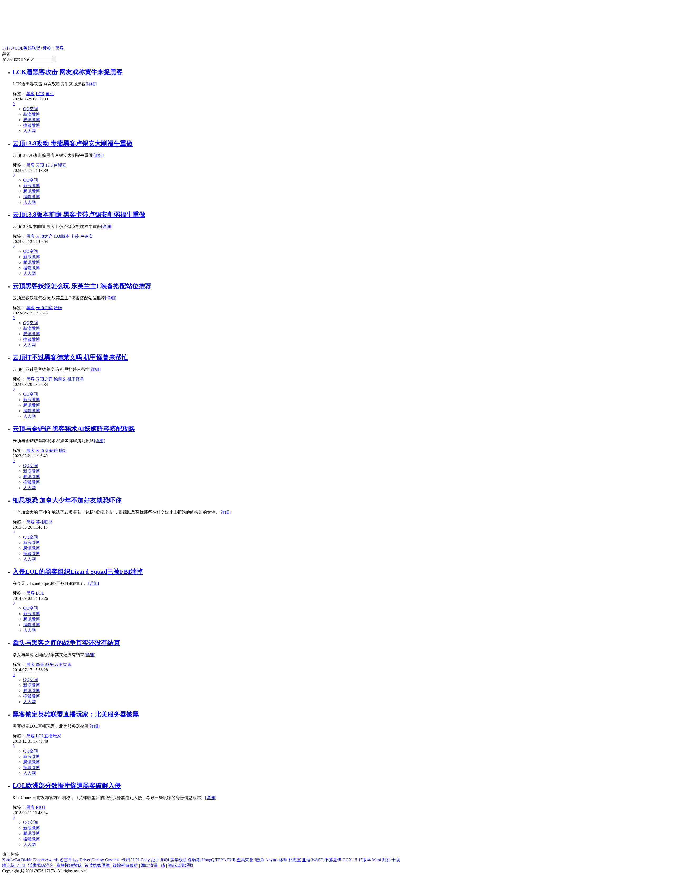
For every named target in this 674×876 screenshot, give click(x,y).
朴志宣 (294, 860)
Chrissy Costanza (105, 860)
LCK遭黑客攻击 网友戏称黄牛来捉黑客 (68, 72)
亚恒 (306, 860)
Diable (26, 860)
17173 (7, 48)
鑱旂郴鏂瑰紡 (125, 865)
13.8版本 (62, 236)
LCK (40, 93)
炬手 (155, 860)
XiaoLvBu (11, 860)
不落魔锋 (333, 860)
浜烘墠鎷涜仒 (40, 865)
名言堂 (66, 860)
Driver (85, 860)
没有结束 (63, 664)
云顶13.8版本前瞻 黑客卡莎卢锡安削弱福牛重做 (79, 214)
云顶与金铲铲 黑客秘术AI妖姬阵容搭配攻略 (74, 428)
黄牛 (50, 93)
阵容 (63, 450)
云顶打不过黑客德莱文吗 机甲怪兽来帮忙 (70, 357)
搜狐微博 (31, 125)
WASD (317, 860)
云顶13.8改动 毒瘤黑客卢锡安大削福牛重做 (73, 143)
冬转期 (194, 860)
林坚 (283, 860)
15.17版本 (362, 860)
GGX (347, 860)
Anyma (271, 860)
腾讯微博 (31, 120)
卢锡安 (60, 165)
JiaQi (164, 860)
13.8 (49, 165)
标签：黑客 (53, 48)
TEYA (220, 860)
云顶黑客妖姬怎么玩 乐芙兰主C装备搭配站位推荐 (82, 286)
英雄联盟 (44, 522)
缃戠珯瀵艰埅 (180, 865)
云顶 (40, 165)
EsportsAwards (45, 860)
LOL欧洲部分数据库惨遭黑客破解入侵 (67, 785)
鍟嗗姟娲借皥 (97, 865)
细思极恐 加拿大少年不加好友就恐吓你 (67, 500)
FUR (231, 860)
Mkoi (376, 860)
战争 (49, 664)
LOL (40, 593)
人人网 (29, 131)
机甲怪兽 (75, 379)
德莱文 (60, 379)
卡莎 (75, 236)
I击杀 (259, 860)
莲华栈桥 (178, 860)
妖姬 (58, 307)
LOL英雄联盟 (27, 48)
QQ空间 (30, 108)
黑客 (30, 93)
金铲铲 (51, 450)
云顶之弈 (44, 236)
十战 (395, 860)
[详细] (91, 84)
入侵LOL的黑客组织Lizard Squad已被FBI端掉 (78, 571)
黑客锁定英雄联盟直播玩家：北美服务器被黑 (76, 714)
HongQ (208, 860)
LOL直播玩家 (48, 736)
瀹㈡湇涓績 (153, 865)
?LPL (135, 860)
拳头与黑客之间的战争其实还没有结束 (66, 642)
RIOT (41, 807)
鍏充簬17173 (13, 865)
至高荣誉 (245, 860)
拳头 (40, 664)
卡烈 (125, 860)
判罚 (386, 860)
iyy (75, 860)
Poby (145, 860)
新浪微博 (31, 114)
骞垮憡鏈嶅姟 (69, 865)
